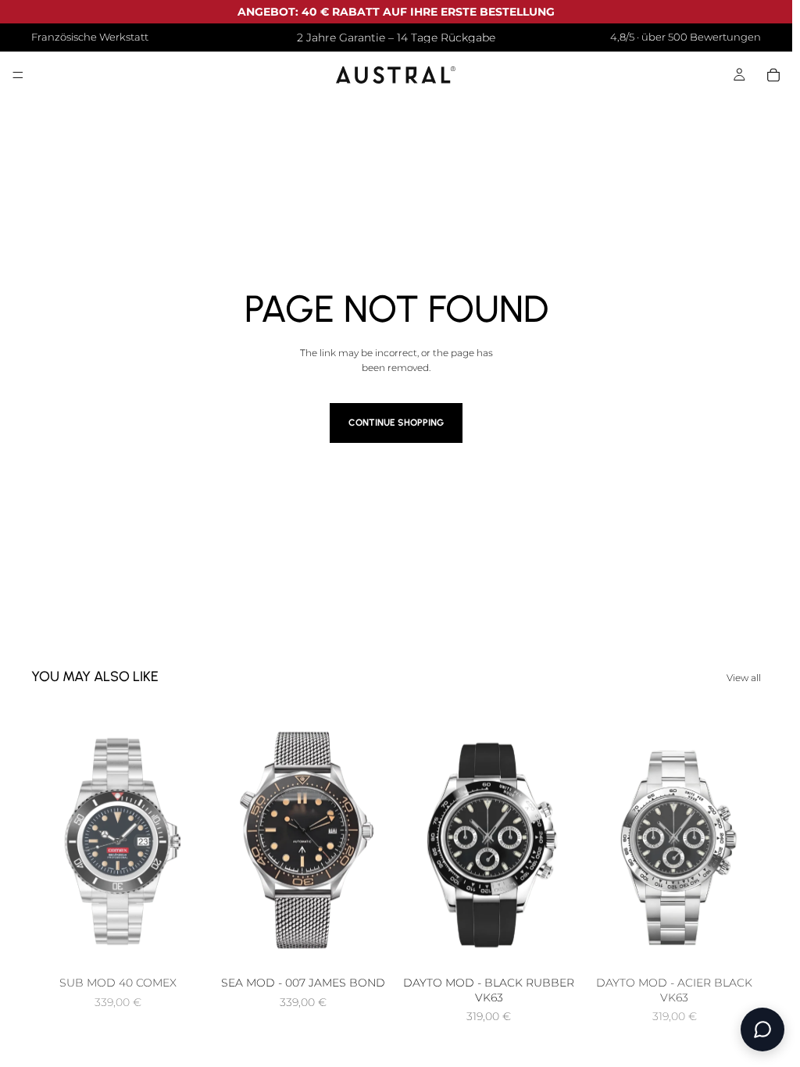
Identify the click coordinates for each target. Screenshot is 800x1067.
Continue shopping (396, 422)
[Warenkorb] (773, 75)
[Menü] (18, 76)
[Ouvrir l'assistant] (762, 1029)
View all (744, 677)
